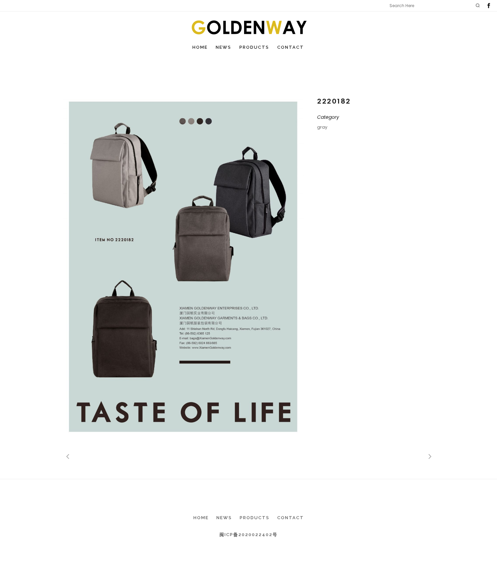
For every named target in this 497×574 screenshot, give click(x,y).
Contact (290, 517)
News (224, 517)
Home (201, 517)
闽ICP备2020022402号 (248, 534)
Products (254, 517)
